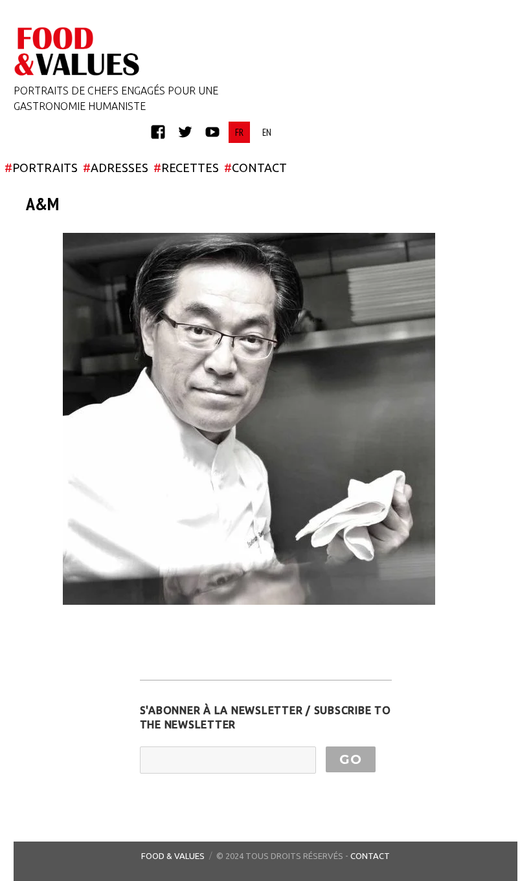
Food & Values (173, 855)
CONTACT (255, 167)
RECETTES (186, 167)
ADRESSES (115, 167)
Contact (370, 855)
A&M (42, 203)
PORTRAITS (41, 167)
